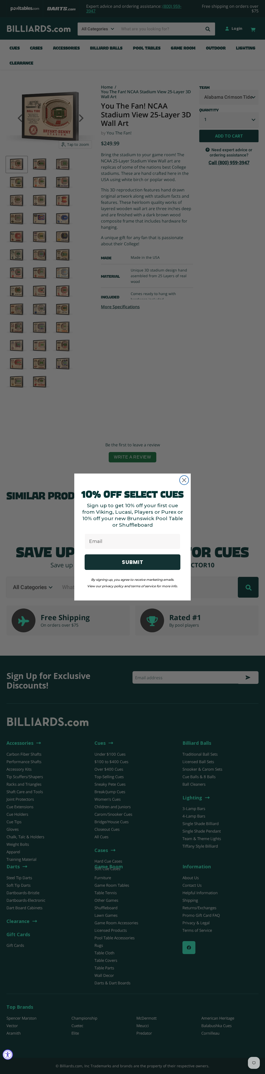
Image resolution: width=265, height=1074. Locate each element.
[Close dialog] (184, 480)
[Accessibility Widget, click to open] (8, 1054)
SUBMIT (132, 562)
